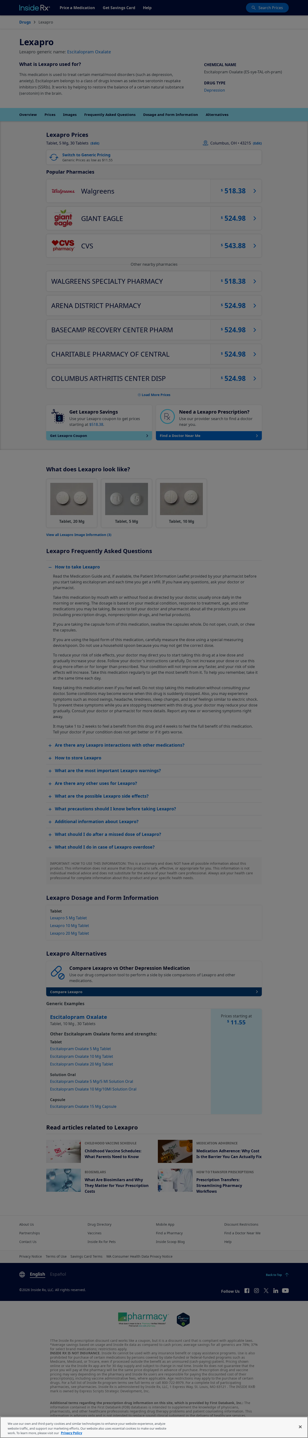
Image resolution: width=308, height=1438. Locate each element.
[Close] (300, 1426)
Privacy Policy (71, 1433)
